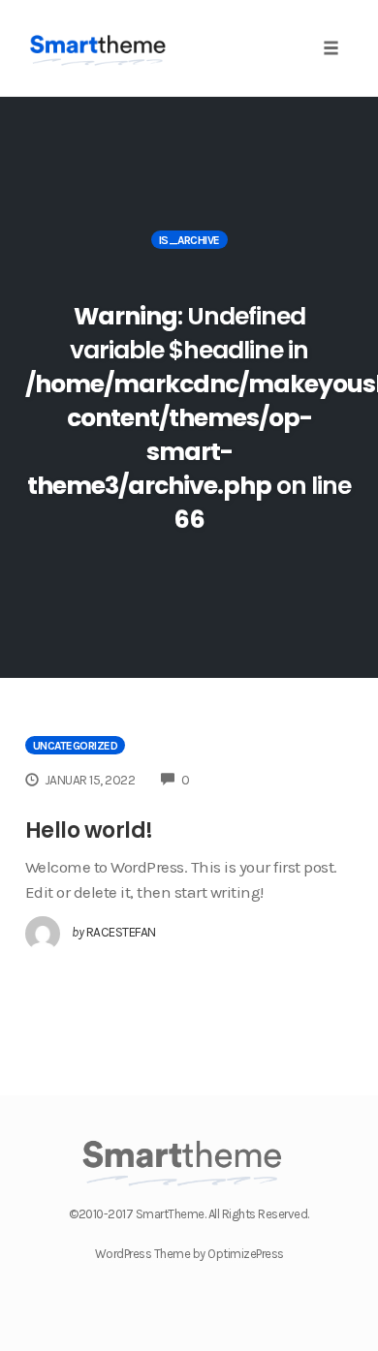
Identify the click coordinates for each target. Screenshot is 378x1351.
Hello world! (89, 830)
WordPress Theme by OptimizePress (189, 1253)
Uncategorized (75, 745)
